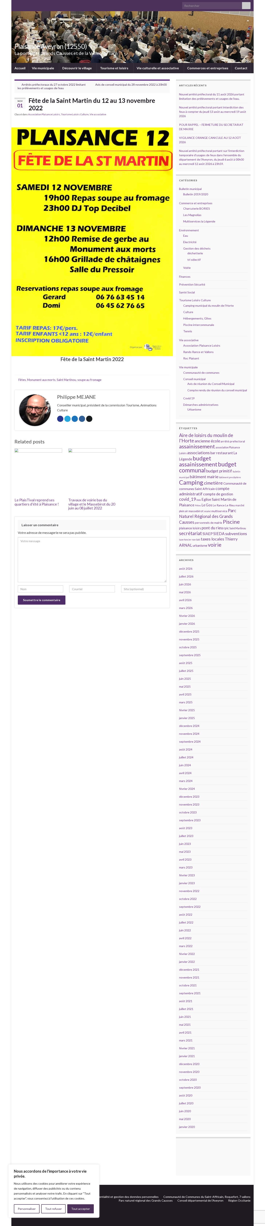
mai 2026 (185, 592)
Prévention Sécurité (192, 284)
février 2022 (187, 954)
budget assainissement (198, 461)
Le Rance (219, 505)
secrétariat (190, 533)
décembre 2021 (189, 969)
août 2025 (185, 663)
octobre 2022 (188, 899)
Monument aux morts (41, 380)
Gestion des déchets (197, 248)
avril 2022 (185, 938)
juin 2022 (185, 930)
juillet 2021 (186, 1009)
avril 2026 (185, 600)
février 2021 (187, 1048)
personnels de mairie (208, 522)
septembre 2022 (190, 906)
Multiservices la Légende (199, 221)
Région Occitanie (239, 1200)
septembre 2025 (190, 655)
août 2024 (185, 749)
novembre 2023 (189, 804)
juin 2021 (185, 1016)
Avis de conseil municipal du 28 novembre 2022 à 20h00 (131, 84)
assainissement (197, 446)
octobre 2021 (188, 985)
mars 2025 (186, 702)
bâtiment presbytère (230, 477)
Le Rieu (230, 505)
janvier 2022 (187, 961)
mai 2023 (185, 851)
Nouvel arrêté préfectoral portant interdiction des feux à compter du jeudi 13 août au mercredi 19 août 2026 (212, 112)
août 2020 (185, 1095)
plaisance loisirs (190, 528)
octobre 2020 (188, 1079)
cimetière (213, 483)
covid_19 (187, 499)
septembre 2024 (190, 741)
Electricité (189, 242)
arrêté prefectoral (233, 441)
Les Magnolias (192, 215)
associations (198, 452)
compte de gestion (218, 494)
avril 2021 (185, 1032)
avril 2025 (185, 694)
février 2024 (187, 788)
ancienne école (207, 440)
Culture (188, 312)
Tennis (187, 331)
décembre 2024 (189, 726)
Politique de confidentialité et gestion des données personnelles (117, 1196)
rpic (226, 528)
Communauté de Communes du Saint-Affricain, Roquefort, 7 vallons (207, 1196)
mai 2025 (185, 686)
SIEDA (219, 533)
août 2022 (185, 914)
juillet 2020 (186, 1103)
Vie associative (98, 114)
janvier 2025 (187, 718)
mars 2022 (186, 946)
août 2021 (185, 1001)
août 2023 (185, 828)
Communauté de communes (201, 372)
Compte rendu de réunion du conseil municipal (217, 390)
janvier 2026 (187, 623)
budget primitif (219, 470)
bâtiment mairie (204, 476)
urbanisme (200, 545)
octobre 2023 (188, 812)
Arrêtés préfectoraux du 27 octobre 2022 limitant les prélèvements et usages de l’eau (52, 86)
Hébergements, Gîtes (197, 318)
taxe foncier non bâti (189, 539)
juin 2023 (185, 843)
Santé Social (187, 292)
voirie (214, 545)
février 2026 (187, 615)
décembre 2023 (189, 796)
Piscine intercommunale (198, 325)
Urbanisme (194, 409)
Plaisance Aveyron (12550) (50, 46)
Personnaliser (27, 1208)
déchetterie (195, 253)
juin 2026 (185, 584)
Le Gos (207, 505)
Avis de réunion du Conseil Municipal (210, 383)
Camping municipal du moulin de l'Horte (208, 305)
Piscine (231, 521)
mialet (207, 511)
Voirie (187, 267)
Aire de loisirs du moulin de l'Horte (206, 437)
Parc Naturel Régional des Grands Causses (207, 516)
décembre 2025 (189, 631)
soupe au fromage (89, 380)
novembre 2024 (189, 733)
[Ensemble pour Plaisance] (249, 1190)
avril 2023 (185, 859)
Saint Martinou (66, 380)
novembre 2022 (189, 891)
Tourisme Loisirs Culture (75, 114)
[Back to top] (256, 1217)
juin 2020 (185, 1111)
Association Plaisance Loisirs (44, 114)
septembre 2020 (190, 1087)
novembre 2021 (189, 977)
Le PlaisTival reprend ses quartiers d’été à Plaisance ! (36, 502)
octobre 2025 (188, 647)
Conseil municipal (194, 379)
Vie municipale (43, 68)
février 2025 (187, 710)
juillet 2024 (186, 757)
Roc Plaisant (191, 358)
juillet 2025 (186, 670)
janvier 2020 (187, 1127)
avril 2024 (185, 773)
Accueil (19, 68)
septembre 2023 (190, 820)
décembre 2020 (189, 1064)
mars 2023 (186, 867)
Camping (191, 482)
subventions (236, 533)
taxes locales (212, 538)
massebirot (196, 511)
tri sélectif (194, 259)
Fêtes (22, 380)
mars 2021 (186, 1040)
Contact (241, 68)
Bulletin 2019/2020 (195, 194)
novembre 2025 (189, 639)
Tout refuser (53, 1208)
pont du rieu (212, 527)
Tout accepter (80, 1208)
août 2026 (185, 568)
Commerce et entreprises (195, 203)
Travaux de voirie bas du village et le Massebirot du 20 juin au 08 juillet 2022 (91, 504)
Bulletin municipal (190, 189)
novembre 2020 (189, 1072)
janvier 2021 (187, 1056)
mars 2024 (186, 781)
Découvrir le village (77, 68)
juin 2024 (185, 765)
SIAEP (207, 533)
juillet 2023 (186, 836)
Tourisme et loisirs (114, 68)
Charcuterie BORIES (196, 208)
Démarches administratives (200, 404)
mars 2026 (186, 608)
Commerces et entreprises (207, 68)
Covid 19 (189, 398)
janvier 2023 (187, 883)
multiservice (219, 511)
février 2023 (187, 875)
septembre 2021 (190, 993)
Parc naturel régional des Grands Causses (146, 1200)
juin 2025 (185, 678)
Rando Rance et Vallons (198, 352)
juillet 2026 (186, 576)
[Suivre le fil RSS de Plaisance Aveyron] (242, 1190)
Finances (184, 276)
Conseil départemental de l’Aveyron (200, 1200)
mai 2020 (185, 1119)
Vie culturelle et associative (158, 68)
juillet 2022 (186, 922)
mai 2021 (185, 1024)
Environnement (189, 230)
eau (198, 499)
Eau (185, 235)
